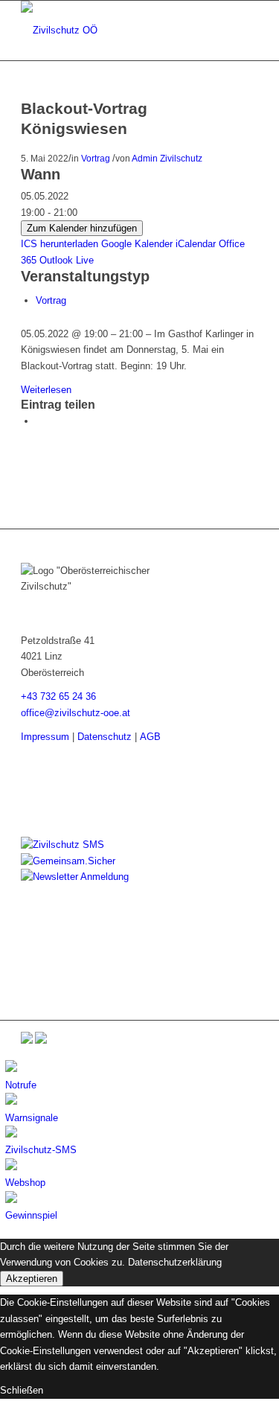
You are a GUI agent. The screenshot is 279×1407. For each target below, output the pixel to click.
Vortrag (95, 158)
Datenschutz (104, 736)
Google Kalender (137, 243)
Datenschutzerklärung (175, 1262)
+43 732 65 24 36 (58, 696)
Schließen (21, 1390)
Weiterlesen (46, 389)
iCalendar (196, 243)
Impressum (45, 736)
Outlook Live (66, 260)
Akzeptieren (31, 1278)
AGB (150, 736)
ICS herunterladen (59, 243)
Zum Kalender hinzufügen (82, 228)
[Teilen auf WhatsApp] (39, 421)
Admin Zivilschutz (167, 158)
